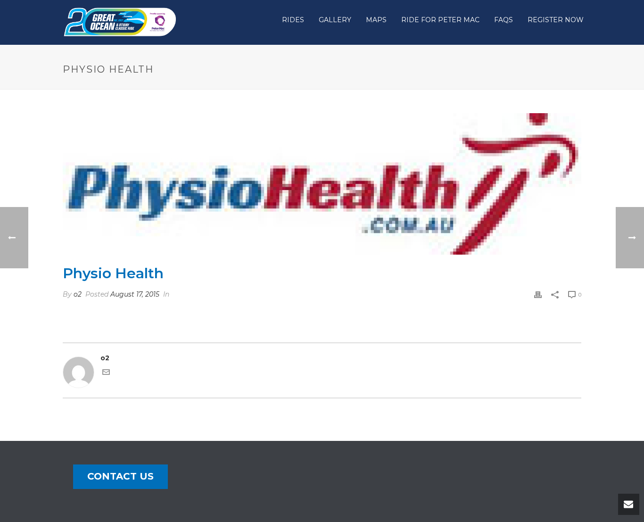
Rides (293, 20)
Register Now (556, 20)
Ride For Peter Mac (440, 20)
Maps (376, 20)
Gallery (335, 20)
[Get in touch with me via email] (106, 373)
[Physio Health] (322, 184)
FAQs (503, 20)
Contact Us (120, 476)
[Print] (538, 294)
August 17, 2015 (134, 294)
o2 (78, 294)
